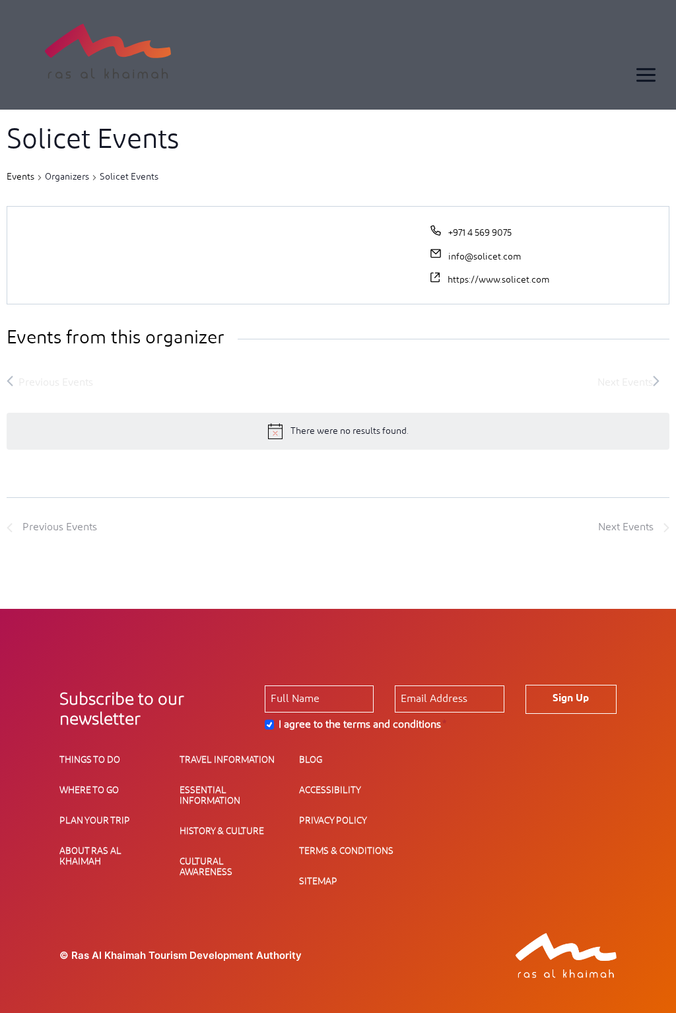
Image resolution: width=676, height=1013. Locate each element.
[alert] (338, 431)
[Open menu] (645, 74)
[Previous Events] (50, 382)
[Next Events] (628, 382)
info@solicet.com (484, 257)
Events (20, 177)
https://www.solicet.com (498, 280)
